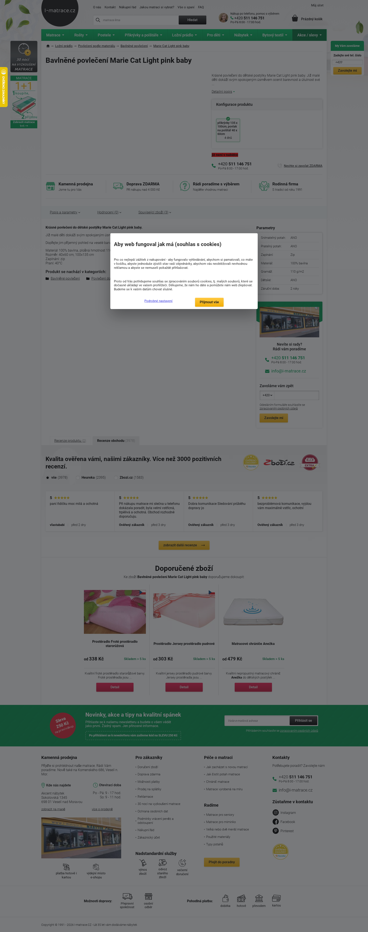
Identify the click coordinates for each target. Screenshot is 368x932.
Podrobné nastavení (158, 301)
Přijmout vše (209, 302)
